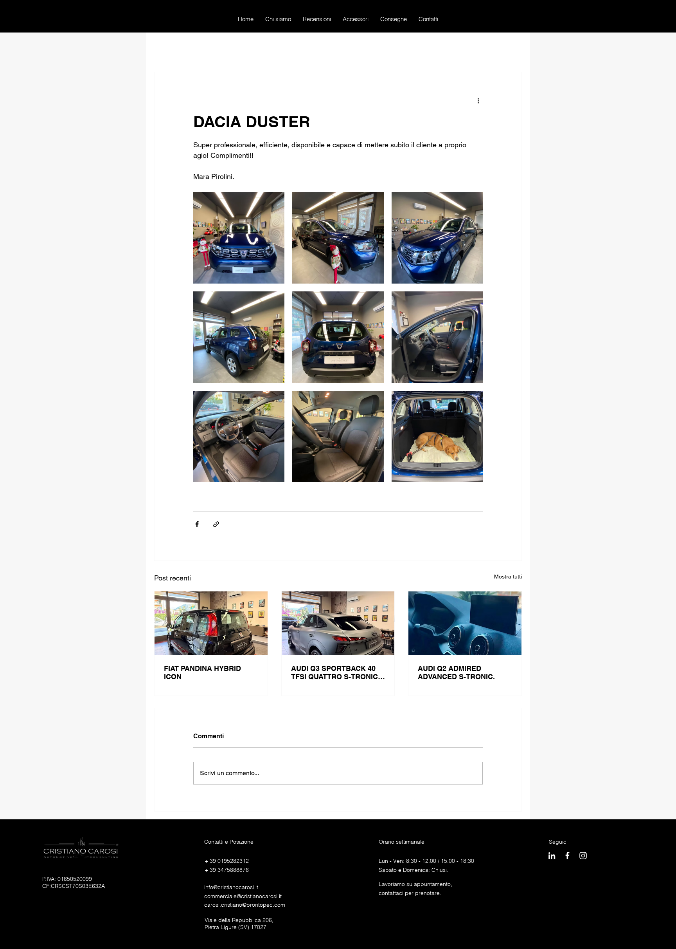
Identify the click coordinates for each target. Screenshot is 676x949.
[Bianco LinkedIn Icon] (552, 855)
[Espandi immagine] (238, 238)
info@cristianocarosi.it (231, 887)
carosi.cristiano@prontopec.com (244, 904)
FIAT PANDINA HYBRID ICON (202, 672)
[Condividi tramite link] (216, 524)
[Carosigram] (583, 855)
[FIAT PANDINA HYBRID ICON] (211, 623)
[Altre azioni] (478, 100)
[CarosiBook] (567, 855)
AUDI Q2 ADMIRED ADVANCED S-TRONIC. (456, 672)
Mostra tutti (508, 576)
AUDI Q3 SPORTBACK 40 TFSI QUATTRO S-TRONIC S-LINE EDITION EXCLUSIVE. (334, 672)
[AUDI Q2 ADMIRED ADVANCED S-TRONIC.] (464, 623)
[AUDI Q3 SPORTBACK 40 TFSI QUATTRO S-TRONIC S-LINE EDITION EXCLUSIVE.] (338, 623)
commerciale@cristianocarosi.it (243, 896)
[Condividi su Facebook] (197, 524)
